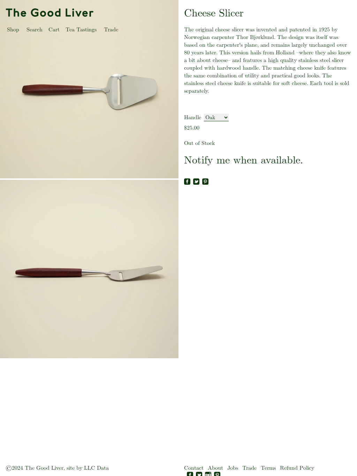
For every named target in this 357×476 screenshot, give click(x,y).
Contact (194, 468)
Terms (268, 468)
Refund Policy (297, 468)
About (215, 468)
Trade (111, 29)
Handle (192, 117)
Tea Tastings (81, 29)
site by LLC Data (88, 468)
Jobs (232, 468)
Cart (54, 29)
